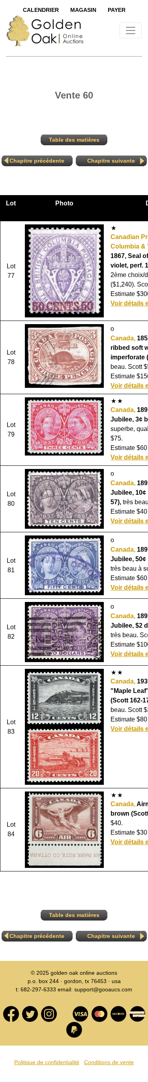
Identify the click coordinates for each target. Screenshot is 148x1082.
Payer (117, 10)
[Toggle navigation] (131, 30)
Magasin (83, 10)
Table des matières (74, 140)
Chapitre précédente (36, 161)
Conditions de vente (109, 1062)
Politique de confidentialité (46, 1062)
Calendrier (41, 10)
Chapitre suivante (111, 161)
